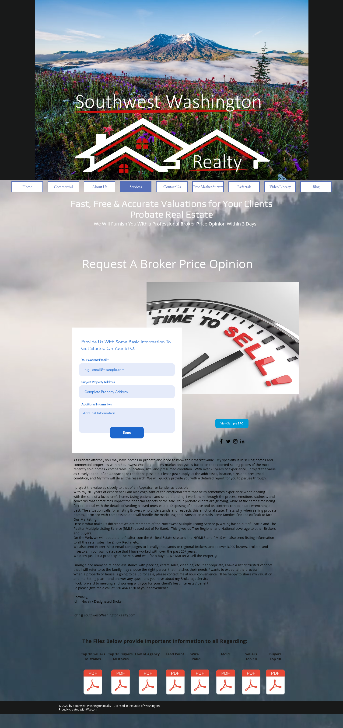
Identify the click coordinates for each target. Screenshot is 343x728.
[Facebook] (221, 441)
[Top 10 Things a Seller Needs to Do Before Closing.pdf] (251, 682)
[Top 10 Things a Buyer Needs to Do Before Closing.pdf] (275, 682)
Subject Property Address (98, 381)
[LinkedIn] (242, 441)
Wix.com (91, 709)
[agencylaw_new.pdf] (147, 682)
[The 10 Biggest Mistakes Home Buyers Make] (120, 682)
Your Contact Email (94, 359)
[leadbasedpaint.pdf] (175, 682)
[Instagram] (235, 441)
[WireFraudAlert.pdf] (199, 682)
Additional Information (96, 404)
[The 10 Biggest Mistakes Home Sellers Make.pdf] (92, 682)
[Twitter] (228, 441)
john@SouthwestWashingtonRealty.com (104, 615)
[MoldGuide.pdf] (225, 682)
